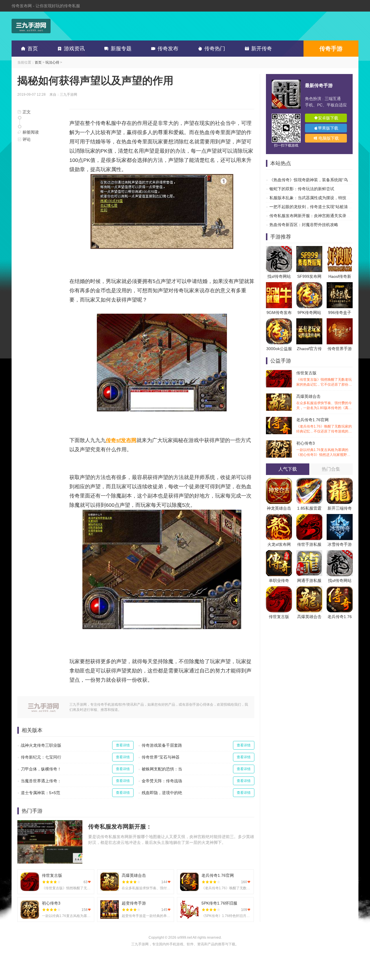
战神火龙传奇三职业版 (41, 745)
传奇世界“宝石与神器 (161, 757)
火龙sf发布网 (279, 544)
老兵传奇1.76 (340, 616)
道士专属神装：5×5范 (40, 792)
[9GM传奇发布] (279, 285)
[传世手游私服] (309, 517)
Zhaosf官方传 (309, 348)
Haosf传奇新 (339, 276)
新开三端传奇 (340, 508)
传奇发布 (168, 48)
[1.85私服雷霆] (309, 480)
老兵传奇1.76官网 (324, 425)
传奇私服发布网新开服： (120, 826)
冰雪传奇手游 (340, 544)
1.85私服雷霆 (309, 508)
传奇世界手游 (340, 348)
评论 (26, 139)
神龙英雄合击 (279, 508)
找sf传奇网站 (279, 276)
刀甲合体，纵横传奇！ (41, 769)
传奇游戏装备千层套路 (162, 745)
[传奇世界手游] (340, 321)
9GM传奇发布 (279, 312)
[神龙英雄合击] (279, 480)
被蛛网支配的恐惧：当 (162, 769)
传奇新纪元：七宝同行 (41, 757)
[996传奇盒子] (340, 285)
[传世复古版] (279, 589)
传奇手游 (331, 48)
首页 (32, 48)
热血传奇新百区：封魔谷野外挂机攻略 (303, 224)
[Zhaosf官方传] (309, 321)
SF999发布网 (309, 276)
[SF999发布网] (309, 249)
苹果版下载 (328, 128)
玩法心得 (52, 62)
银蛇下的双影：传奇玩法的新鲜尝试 (301, 188)
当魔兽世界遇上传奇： (41, 781)
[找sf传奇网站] (279, 249)
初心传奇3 (324, 449)
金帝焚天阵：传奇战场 (162, 781)
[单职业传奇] (279, 553)
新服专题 (121, 48)
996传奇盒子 (339, 312)
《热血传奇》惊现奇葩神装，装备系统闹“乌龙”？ (313, 180)
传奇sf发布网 (121, 440)
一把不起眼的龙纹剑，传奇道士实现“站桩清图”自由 (315, 206)
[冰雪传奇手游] (340, 517)
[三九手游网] (31, 26)
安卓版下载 (328, 118)
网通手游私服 (309, 580)
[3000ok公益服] (279, 321)
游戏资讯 (74, 48)
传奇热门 (214, 48)
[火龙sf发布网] (279, 517)
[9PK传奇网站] (309, 285)
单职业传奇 (279, 580)
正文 (26, 112)
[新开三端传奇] (340, 480)
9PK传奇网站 (309, 312)
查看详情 (123, 745)
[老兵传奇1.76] (340, 589)
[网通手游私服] (309, 553)
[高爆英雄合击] (309, 589)
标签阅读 (30, 132)
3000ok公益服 (279, 348)
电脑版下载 (328, 138)
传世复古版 (324, 379)
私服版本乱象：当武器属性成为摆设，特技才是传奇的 (318, 197)
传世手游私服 (309, 544)
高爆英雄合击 (324, 402)
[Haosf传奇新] (340, 249)
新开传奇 (261, 48)
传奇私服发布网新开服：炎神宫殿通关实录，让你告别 (318, 215)
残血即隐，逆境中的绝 (162, 792)
